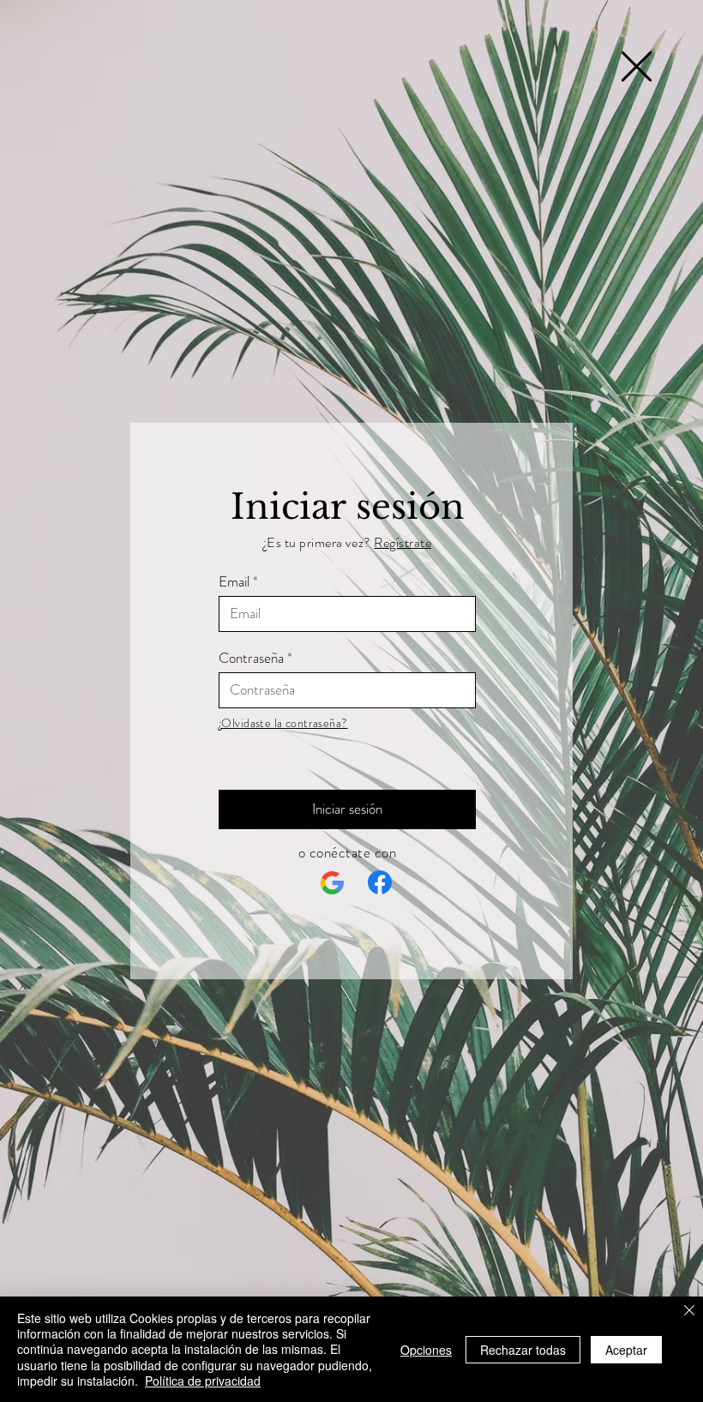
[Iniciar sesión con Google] (333, 883)
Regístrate (402, 542)
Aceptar (626, 1349)
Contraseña (251, 658)
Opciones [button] (426, 1349)
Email (234, 582)
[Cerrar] (689, 1311)
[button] (637, 66)
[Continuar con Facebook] (380, 882)
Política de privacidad (203, 1380)
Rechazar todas (523, 1349)
